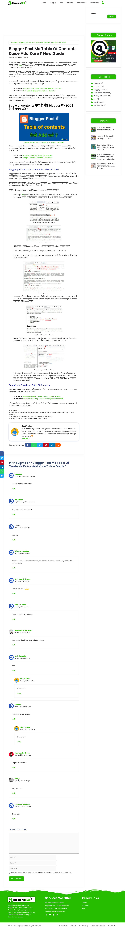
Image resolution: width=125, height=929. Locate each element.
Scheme (18, 704)
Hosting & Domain (100, 96)
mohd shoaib (20, 656)
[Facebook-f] (46, 914)
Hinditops (19, 500)
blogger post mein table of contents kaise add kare (50, 412)
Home (44, 3)
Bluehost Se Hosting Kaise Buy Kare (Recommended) (43, 399)
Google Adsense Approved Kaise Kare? (37, 158)
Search (93, 13)
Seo (61, 3)
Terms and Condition (98, 926)
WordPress (81, 3)
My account (94, 3)
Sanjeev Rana (20, 605)
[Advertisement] (44, 21)
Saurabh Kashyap (22, 753)
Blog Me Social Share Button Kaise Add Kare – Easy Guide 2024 (32, 416)
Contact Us (111, 926)
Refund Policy (83, 926)
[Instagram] (56, 914)
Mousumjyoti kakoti (23, 630)
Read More (25, 438)
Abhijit (17, 779)
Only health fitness (22, 579)
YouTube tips (98, 105)
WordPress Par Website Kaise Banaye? (37, 155)
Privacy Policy (63, 926)
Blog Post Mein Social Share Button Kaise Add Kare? (42, 88)
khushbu (18, 474)
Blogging (53, 3)
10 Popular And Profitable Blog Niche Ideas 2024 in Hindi (29, 418)
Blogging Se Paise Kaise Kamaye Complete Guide (41, 396)
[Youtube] (49, 914)
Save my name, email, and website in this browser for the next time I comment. (41, 873)
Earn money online (101, 93)
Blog (20, 65)
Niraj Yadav (25, 679)
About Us (73, 926)
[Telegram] (53, 914)
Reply (13, 489)
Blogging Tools (99, 89)
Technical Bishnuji (22, 804)
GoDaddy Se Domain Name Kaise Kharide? (39, 91)
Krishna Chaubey (22, 551)
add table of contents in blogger (22, 412)
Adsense (70, 3)
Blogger (25, 195)
